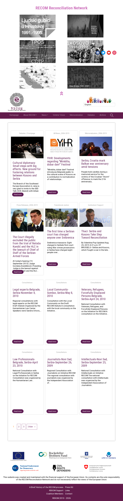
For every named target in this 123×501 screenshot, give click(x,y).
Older (30, 426)
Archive (103, 115)
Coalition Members (54, 494)
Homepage (14, 115)
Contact (68, 494)
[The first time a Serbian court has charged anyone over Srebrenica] (61, 218)
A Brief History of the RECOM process (46, 487)
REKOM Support (56, 490)
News (44, 115)
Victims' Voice (59, 115)
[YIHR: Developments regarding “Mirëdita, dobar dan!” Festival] (61, 146)
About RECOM (29, 115)
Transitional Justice (61, 205)
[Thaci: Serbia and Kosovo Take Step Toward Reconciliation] (96, 218)
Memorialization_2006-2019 (96, 133)
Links (67, 490)
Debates (91, 115)
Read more (18, 194)
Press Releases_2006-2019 (27, 205)
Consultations (27, 283)
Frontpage (31, 133)
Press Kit (69, 487)
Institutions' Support (95, 205)
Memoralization (76, 115)
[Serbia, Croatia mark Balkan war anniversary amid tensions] (96, 147)
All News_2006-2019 (61, 133)
